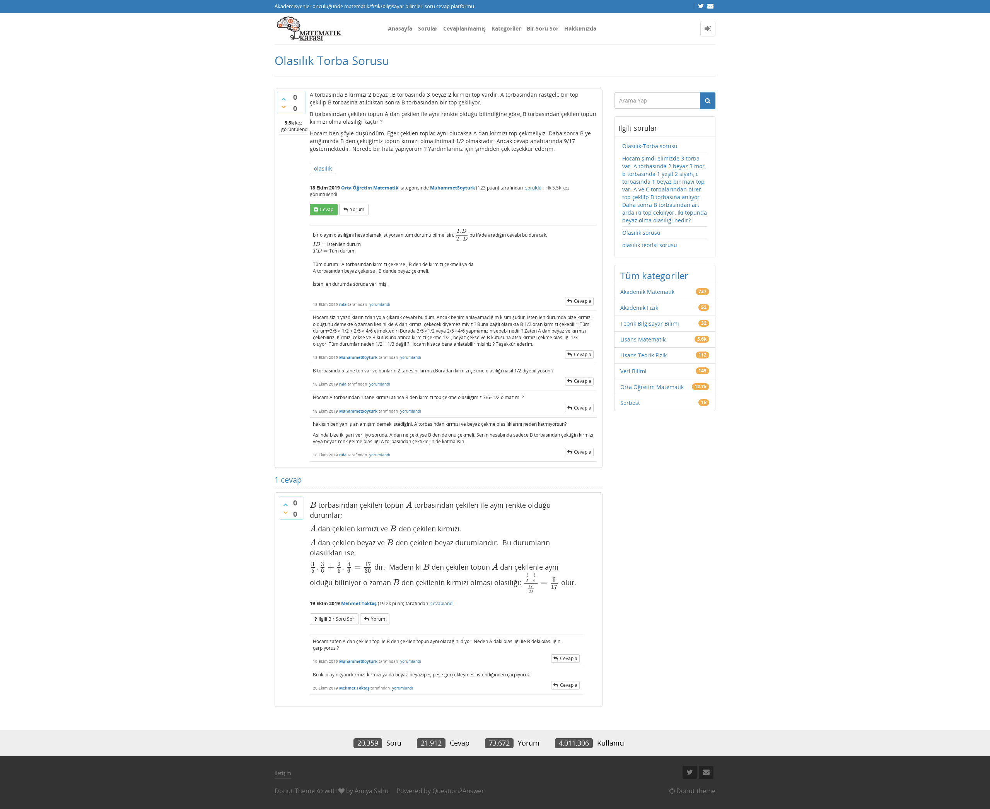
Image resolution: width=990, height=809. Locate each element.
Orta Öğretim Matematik (369, 187)
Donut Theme (295, 791)
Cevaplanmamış (464, 28)
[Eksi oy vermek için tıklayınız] (283, 106)
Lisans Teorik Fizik (643, 355)
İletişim (283, 773)
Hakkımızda (580, 28)
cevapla (582, 301)
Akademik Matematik (647, 291)
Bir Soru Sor (542, 28)
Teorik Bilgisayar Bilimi (649, 323)
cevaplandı (442, 603)
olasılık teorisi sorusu (649, 245)
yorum (357, 209)
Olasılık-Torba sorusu (650, 146)
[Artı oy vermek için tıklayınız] (283, 99)
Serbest (630, 402)
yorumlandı (379, 304)
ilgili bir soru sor (336, 619)
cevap (326, 209)
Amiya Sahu (372, 791)
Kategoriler (506, 28)
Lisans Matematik (643, 339)
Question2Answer (458, 791)
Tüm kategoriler (654, 275)
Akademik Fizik (639, 307)
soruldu (533, 187)
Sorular (427, 28)
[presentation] (461, 235)
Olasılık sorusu (641, 232)
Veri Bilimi (633, 371)
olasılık (323, 168)
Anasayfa (400, 28)
